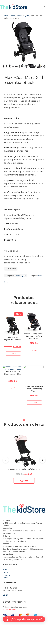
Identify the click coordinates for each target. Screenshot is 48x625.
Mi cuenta (6, 575)
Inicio (6, 16)
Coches (20, 16)
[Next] (42, 460)
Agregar (13, 353)
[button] (24, 619)
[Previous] (6, 460)
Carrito (5, 578)
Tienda (12, 16)
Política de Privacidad (11, 610)
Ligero (26, 16)
